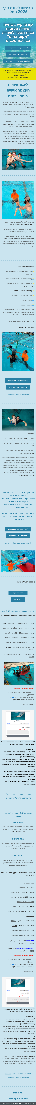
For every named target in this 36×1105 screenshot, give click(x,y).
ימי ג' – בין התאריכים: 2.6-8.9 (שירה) (23, 633)
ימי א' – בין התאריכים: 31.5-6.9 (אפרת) (22, 623)
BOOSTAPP (18, 1103)
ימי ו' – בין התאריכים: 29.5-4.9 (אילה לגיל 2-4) (20, 647)
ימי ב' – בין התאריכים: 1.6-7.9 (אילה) (22, 628)
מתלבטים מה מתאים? (18, 394)
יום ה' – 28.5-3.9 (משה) (26, 936)
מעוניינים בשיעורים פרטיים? (18, 794)
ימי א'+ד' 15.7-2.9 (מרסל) (26, 906)
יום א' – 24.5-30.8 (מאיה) (26, 921)
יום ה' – (13, 948)
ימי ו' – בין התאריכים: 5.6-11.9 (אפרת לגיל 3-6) (20, 654)
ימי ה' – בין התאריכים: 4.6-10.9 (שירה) (22, 642)
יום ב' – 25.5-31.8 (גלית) (26, 926)
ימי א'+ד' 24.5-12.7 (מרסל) (25, 892)
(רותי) (29, 951)
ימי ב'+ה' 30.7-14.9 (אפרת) (25, 911)
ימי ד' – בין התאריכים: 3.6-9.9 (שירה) (23, 638)
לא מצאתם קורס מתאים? (18, 543)
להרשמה (6, 628)
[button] (18, 48)
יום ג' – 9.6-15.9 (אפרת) (26, 931)
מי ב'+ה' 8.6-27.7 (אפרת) (26, 897)
